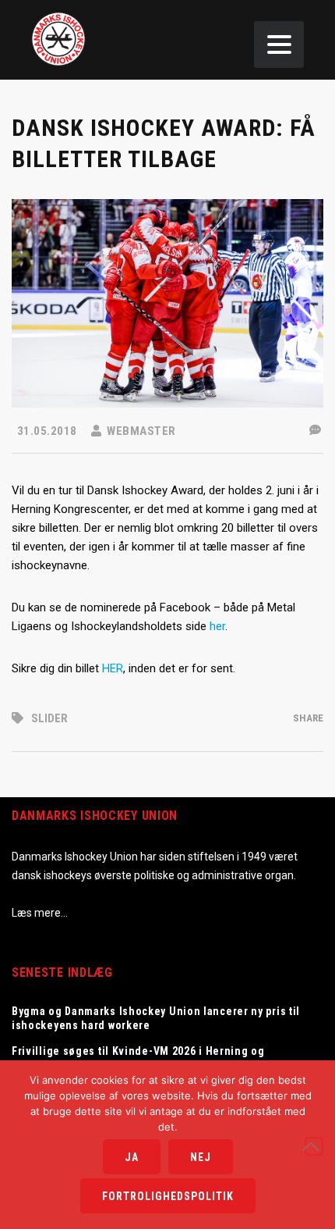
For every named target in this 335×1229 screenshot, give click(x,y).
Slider (49, 718)
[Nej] (314, 1146)
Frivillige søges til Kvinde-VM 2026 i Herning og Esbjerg (138, 1058)
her (217, 626)
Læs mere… (40, 913)
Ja (132, 1157)
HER (112, 668)
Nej (200, 1157)
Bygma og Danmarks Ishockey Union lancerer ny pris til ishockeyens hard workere (156, 1018)
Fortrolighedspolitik (168, 1196)
